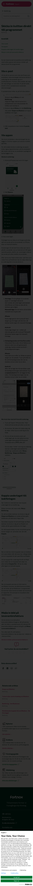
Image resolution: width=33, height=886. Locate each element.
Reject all (16, 881)
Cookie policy (14, 873)
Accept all (16, 877)
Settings (3, 873)
